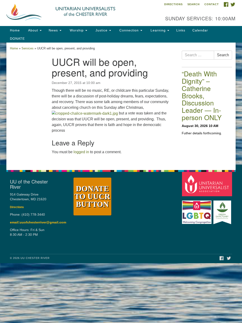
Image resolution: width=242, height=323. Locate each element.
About (33, 30)
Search (193, 4)
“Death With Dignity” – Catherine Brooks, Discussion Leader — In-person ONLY (202, 95)
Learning (158, 30)
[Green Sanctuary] (222, 210)
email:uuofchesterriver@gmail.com (38, 222)
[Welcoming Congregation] (197, 210)
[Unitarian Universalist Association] (207, 184)
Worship (77, 30)
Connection (129, 30)
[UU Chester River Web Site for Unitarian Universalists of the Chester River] (73, 13)
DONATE (17, 38)
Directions (173, 4)
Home (15, 30)
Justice (101, 30)
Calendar (200, 30)
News (54, 30)
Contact (211, 4)
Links (180, 30)
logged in (81, 152)
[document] (121, 104)
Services (28, 48)
